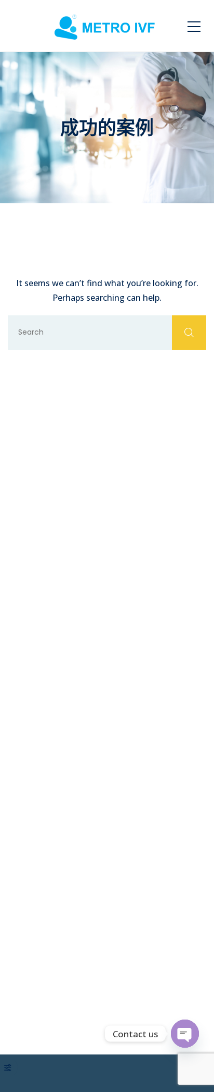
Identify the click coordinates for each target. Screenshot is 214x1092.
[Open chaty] (185, 1034)
